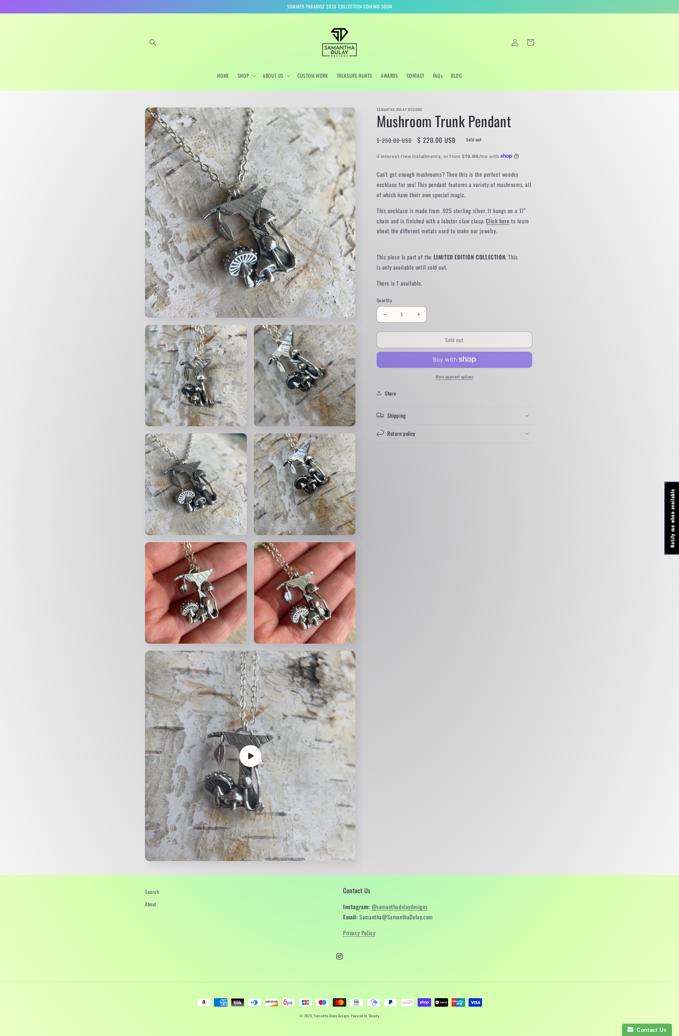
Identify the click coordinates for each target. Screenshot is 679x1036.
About (150, 904)
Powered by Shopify (365, 1015)
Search (152, 891)
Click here (497, 220)
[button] (153, 42)
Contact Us (650, 1030)
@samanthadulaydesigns (400, 906)
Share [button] (390, 393)
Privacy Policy (359, 933)
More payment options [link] (454, 376)
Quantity (384, 300)
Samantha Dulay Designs (331, 1015)
